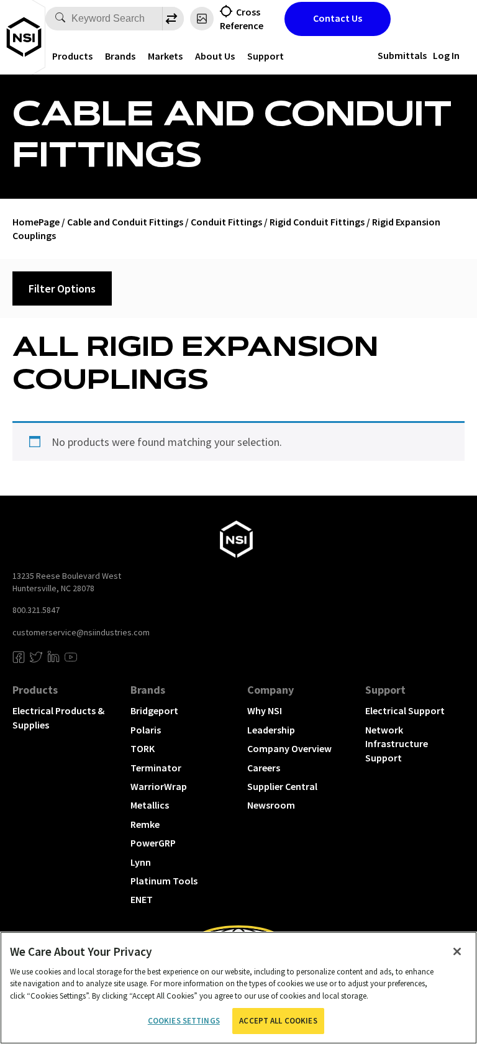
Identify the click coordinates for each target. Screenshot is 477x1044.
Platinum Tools (164, 880)
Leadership (271, 730)
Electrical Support (405, 710)
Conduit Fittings (226, 222)
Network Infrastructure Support (396, 744)
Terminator (155, 767)
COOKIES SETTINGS (184, 1020)
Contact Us (337, 18)
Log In (446, 55)
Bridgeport (154, 710)
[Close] (457, 951)
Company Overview (289, 748)
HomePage (36, 222)
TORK (142, 748)
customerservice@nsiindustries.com (81, 632)
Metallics (149, 805)
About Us (215, 56)
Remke (145, 824)
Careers (263, 767)
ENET (141, 899)
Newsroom (271, 805)
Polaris (145, 730)
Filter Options (62, 288)
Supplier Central (282, 786)
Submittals (402, 55)
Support (265, 56)
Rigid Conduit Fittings (317, 222)
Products (72, 56)
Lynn (140, 862)
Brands (120, 56)
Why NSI (264, 710)
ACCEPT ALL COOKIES (278, 1020)
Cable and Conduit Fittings (125, 222)
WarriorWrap (158, 786)
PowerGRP (153, 843)
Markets (165, 56)
